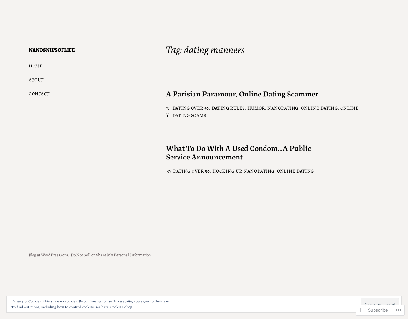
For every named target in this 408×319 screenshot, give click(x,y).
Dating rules (228, 107)
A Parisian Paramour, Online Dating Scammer (242, 93)
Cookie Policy (121, 306)
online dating (319, 107)
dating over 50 (190, 107)
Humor (256, 107)
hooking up (226, 170)
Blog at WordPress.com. (49, 255)
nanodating (282, 107)
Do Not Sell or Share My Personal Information (111, 255)
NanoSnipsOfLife (52, 49)
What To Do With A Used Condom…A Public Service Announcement (238, 152)
